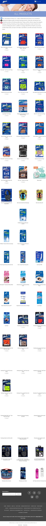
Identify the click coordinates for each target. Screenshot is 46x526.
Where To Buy (33, 506)
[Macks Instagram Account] (34, 492)
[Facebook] (1, 18)
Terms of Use (20, 524)
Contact (6, 508)
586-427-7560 (38, 516)
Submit (18, 494)
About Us (13, 506)
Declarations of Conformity (36, 510)
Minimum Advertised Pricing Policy (16, 508)
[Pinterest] (1, 23)
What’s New (18, 506)
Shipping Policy (27, 510)
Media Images (39, 506)
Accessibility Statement (23, 512)
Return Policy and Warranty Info (16, 510)
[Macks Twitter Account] (39, 492)
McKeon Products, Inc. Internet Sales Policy (32, 508)
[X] (1, 20)
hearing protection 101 (25, 506)
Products (9, 506)
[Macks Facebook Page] (29, 492)
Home (5, 506)
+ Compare (39, 49)
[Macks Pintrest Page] (37, 497)
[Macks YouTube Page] (32, 497)
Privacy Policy (25, 524)
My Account (6, 510)
